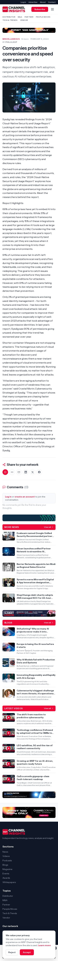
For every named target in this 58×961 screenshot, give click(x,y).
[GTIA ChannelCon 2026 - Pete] (29, 30)
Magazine (7, 869)
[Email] (19, 472)
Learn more (44, 945)
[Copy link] (12, 472)
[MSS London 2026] (29, 613)
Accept (27, 952)
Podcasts (7, 860)
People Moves (43, 17)
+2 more (25, 39)
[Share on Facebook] (39, 472)
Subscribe (39, 9)
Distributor (8, 17)
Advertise (32, 2)
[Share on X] (32, 472)
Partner (29, 17)
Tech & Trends (10, 20)
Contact (52, 2)
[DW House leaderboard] (29, 795)
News (5, 851)
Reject (12, 952)
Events (5, 873)
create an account (25, 496)
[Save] (5, 472)
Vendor (24, 20)
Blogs (5, 864)
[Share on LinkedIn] (25, 472)
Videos (6, 856)
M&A (20, 17)
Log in (23, 2)
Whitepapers (9, 882)
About (43, 2)
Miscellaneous (11, 39)
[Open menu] (52, 9)
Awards (6, 877)
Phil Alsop (11, 42)
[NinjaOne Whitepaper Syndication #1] (29, 518)
